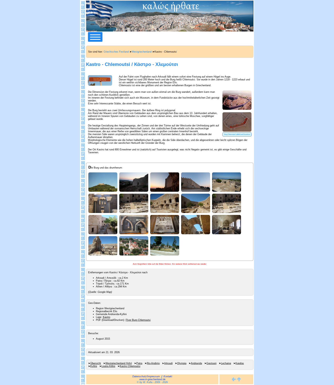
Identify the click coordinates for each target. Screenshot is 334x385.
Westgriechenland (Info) (118, 363)
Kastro (106, 317)
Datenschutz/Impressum (146, 376)
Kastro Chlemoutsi (130, 366)
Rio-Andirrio (153, 363)
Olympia (181, 363)
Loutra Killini (108, 366)
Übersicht (95, 363)
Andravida (196, 363)
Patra (139, 363)
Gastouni (211, 363)
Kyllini (93, 366)
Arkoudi (168, 363)
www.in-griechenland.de (152, 379)
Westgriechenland (142, 51)
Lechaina (226, 363)
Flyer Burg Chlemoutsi (138, 320)
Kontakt (168, 376)
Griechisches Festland (116, 51)
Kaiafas (239, 363)
